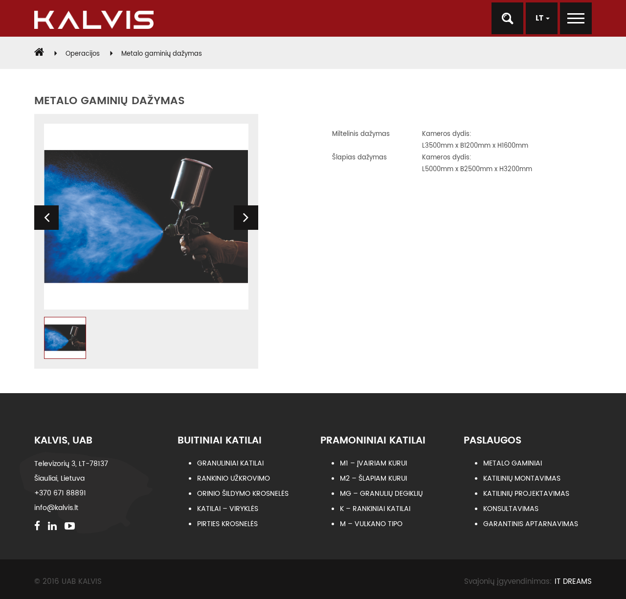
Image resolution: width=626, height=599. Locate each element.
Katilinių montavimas (521, 478)
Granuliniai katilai (230, 463)
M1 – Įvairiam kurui (373, 463)
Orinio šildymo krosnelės (243, 493)
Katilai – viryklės (227, 508)
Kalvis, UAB (63, 441)
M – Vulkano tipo (371, 524)
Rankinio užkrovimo (233, 478)
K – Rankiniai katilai (375, 508)
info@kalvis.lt (56, 507)
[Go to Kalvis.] (39, 54)
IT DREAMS (573, 582)
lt (541, 18)
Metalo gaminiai (512, 463)
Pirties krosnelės (227, 524)
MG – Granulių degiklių (381, 493)
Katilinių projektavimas (526, 493)
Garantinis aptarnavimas (530, 524)
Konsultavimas (510, 508)
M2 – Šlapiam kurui (373, 478)
